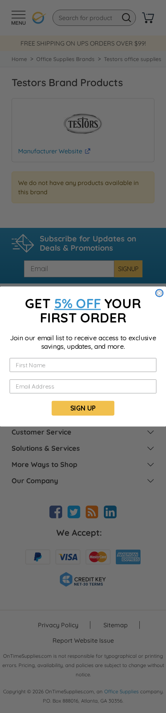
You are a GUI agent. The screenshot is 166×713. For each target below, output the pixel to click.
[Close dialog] (159, 293)
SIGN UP (83, 408)
